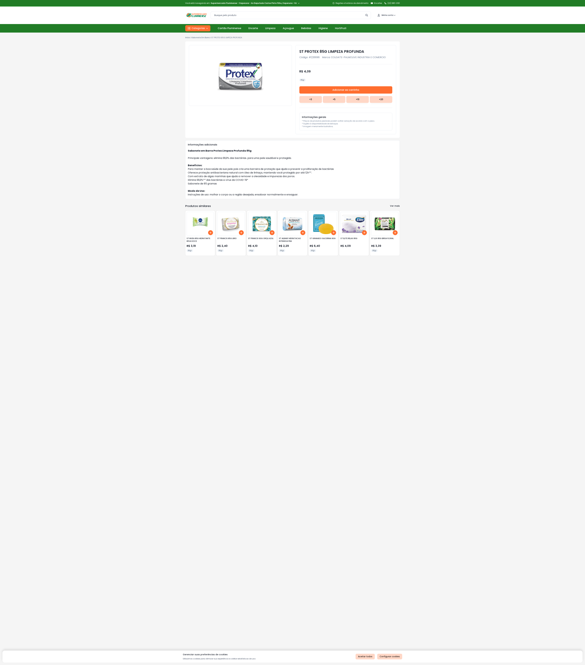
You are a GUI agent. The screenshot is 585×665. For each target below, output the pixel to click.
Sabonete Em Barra (201, 37)
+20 (381, 99)
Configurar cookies (390, 656)
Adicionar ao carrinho (345, 90)
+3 (310, 99)
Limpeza (270, 28)
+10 (357, 99)
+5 (334, 99)
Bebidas (306, 28)
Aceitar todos (365, 656)
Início (187, 37)
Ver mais (395, 205)
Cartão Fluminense (229, 28)
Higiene (323, 28)
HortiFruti (340, 28)
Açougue (288, 28)
